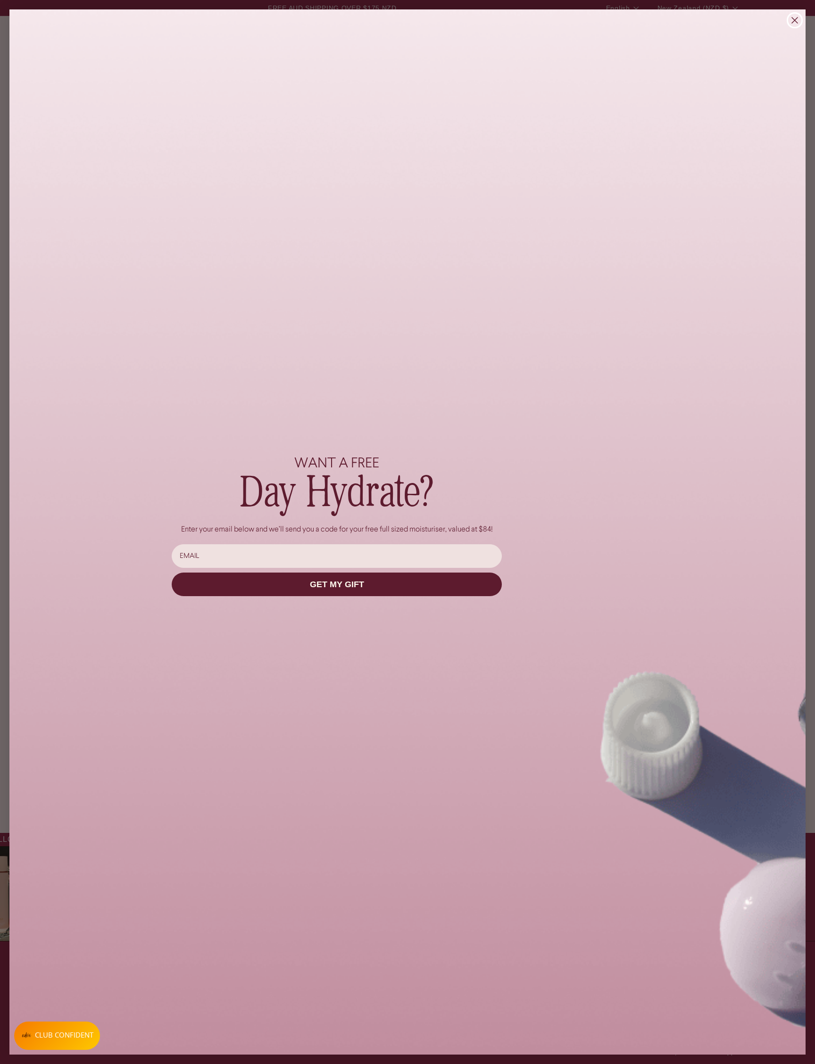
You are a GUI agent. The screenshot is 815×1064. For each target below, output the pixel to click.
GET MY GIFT (337, 584)
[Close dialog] (795, 20)
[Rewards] (57, 1036)
